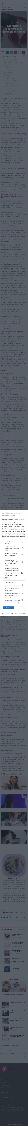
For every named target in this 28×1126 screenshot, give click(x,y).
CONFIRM (8, 607)
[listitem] (14, 542)
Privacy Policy (22, 613)
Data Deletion (5, 613)
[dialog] (14, 563)
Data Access (14, 613)
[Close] (24, 512)
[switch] (22, 547)
